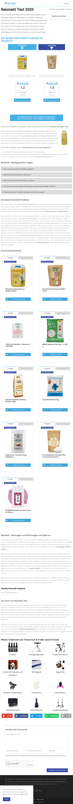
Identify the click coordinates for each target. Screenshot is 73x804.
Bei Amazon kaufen (23, 100)
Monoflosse (60, 693)
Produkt (10, 258)
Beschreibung (26, 258)
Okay (6, 799)
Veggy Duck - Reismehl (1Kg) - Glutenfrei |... (16, 456)
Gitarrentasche (36, 710)
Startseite (52, 9)
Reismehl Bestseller (43, 242)
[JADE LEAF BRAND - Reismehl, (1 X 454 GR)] (18, 331)
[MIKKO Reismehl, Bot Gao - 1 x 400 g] (55, 331)
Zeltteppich (36, 672)
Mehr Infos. (24, 794)
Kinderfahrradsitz (60, 655)
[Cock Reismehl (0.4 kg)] (55, 386)
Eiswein (13, 655)
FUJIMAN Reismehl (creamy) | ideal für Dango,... (18, 511)
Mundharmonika (12, 710)
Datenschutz (40, 799)
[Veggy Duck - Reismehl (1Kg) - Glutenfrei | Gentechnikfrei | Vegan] (18, 441)
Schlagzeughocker (36, 655)
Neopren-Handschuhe (13, 693)
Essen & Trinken (37, 640)
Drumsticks (36, 693)
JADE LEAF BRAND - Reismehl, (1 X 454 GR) (17, 345)
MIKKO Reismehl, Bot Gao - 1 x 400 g (54, 345)
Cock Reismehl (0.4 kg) (50, 399)
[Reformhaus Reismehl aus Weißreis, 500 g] (22, 62)
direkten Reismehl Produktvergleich (56, 211)
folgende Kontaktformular (28, 629)
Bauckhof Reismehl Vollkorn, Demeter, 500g (15, 400)
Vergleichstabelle (34, 568)
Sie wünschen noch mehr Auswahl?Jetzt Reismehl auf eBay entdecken (36, 118)
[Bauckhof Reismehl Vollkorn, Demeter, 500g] (18, 386)
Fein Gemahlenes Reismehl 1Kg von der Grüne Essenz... (53, 456)
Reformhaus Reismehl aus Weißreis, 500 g (15, 290)
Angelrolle (60, 672)
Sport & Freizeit (60, 9)
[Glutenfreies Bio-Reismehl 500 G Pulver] (52, 62)
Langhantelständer (60, 710)
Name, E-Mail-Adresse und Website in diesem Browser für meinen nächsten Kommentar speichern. (36, 755)
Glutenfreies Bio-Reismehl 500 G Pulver (54, 290)
